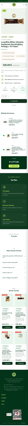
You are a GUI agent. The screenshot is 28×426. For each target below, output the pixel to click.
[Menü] (2, 5)
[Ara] (23, 5)
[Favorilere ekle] (24, 10)
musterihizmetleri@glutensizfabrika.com (15, 386)
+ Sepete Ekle (7, 327)
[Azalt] (2, 96)
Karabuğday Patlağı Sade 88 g (7, 313)
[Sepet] (26, 5)
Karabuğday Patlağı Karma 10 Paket (20, 351)
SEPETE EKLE (15, 166)
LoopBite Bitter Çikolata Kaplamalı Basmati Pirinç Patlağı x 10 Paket (6, 352)
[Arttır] (8, 96)
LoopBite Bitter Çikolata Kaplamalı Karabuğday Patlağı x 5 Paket (20, 314)
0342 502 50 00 (9, 384)
